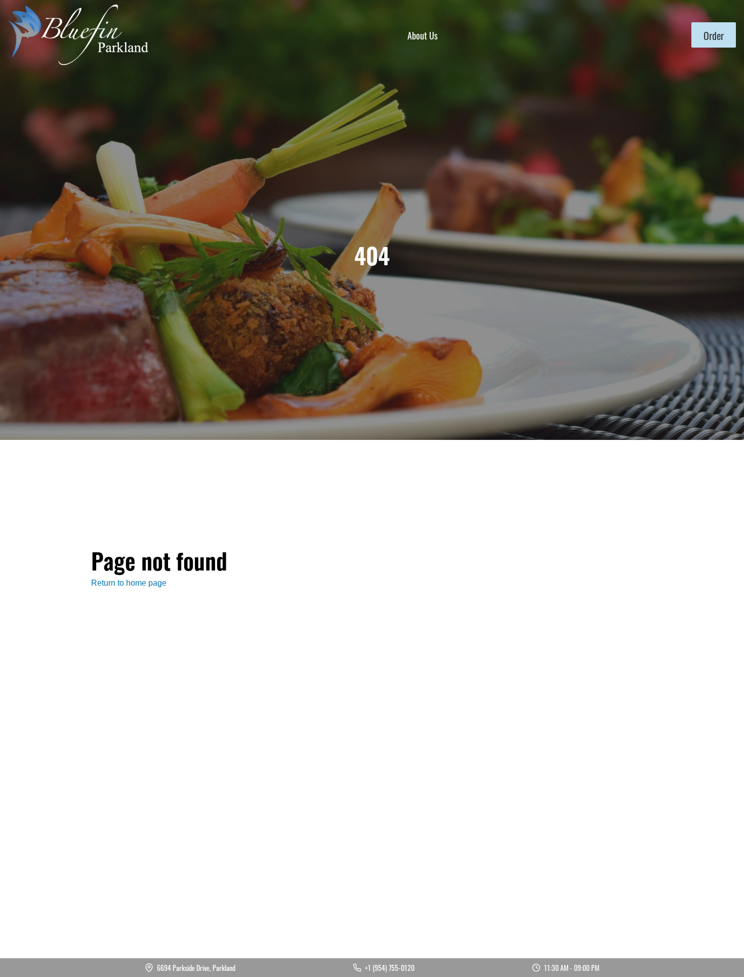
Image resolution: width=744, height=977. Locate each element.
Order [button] (714, 35)
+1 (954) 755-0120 (390, 967)
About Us (422, 35)
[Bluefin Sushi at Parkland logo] (78, 35)
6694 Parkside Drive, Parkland (196, 967)
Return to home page (129, 583)
